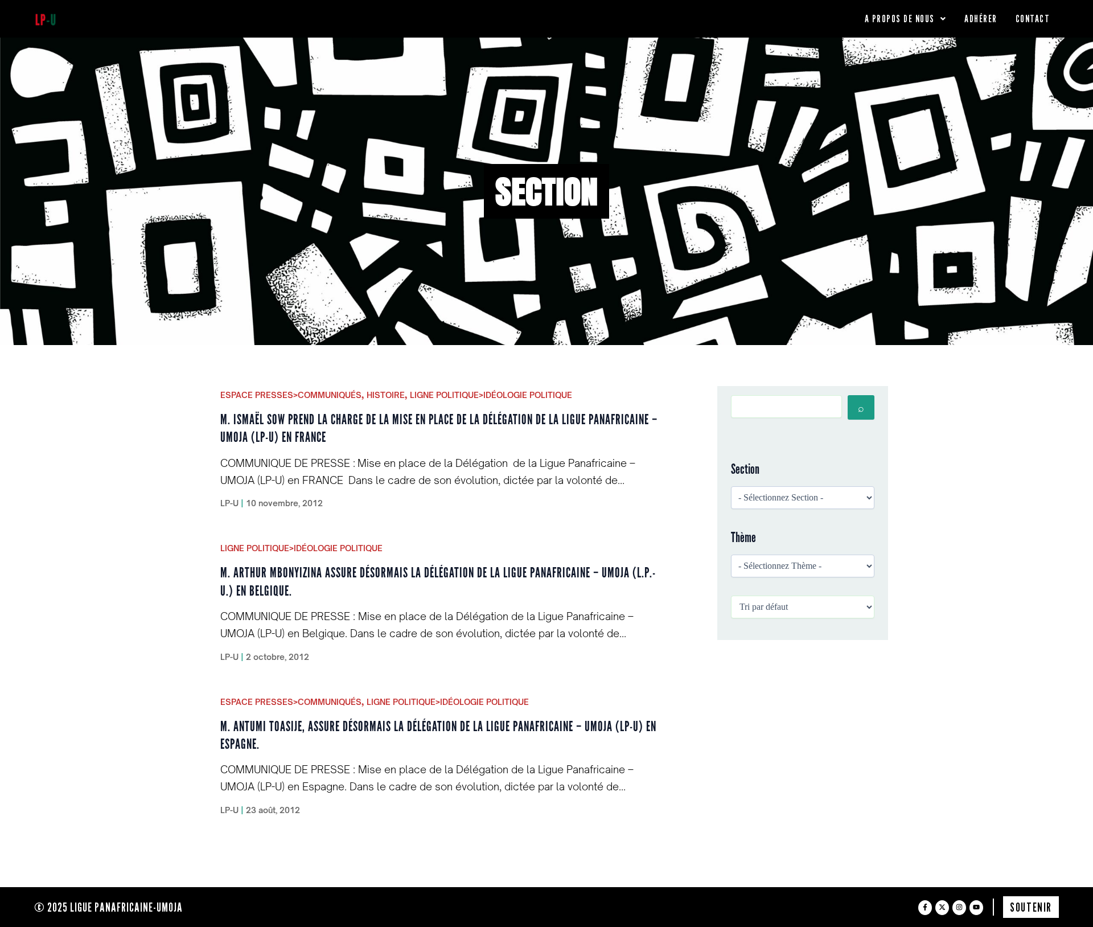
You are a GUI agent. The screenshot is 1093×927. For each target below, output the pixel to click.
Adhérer (980, 18)
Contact (1033, 18)
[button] (906, 19)
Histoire (386, 395)
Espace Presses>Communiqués (290, 395)
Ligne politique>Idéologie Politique (491, 395)
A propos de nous (900, 18)
